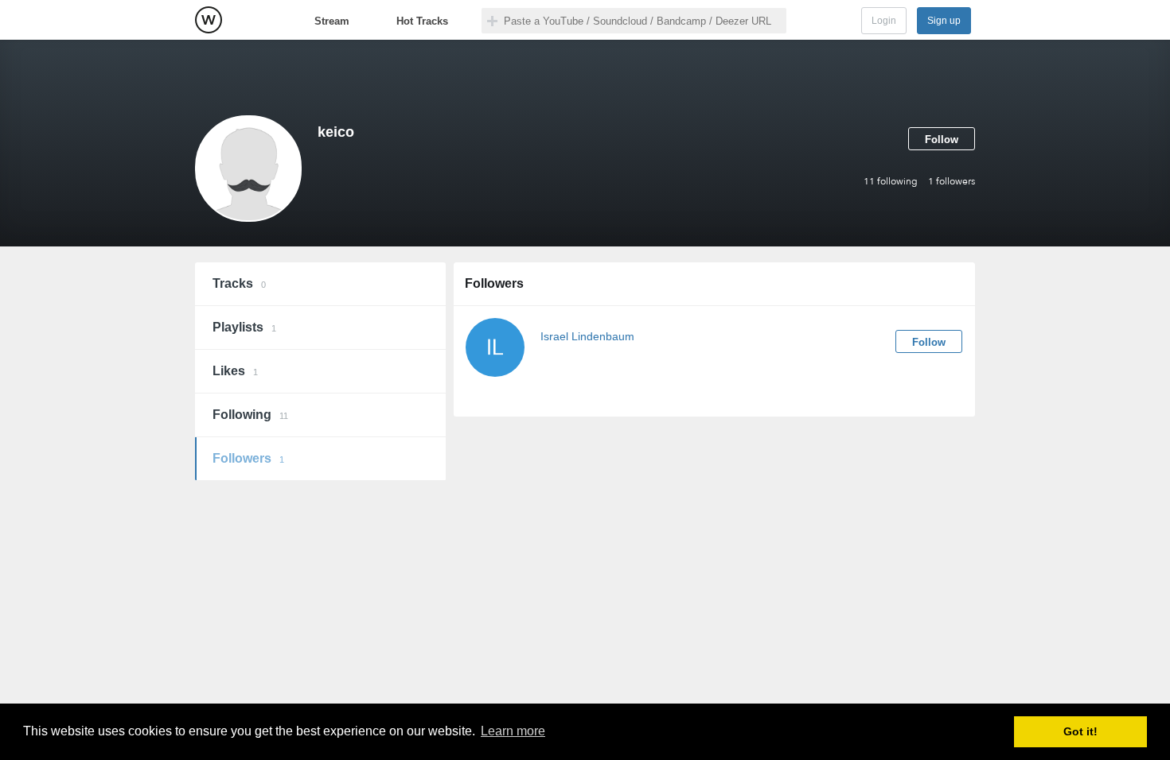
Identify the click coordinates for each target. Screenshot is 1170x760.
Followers (248, 458)
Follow (941, 139)
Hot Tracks (422, 21)
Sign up (944, 20)
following (891, 181)
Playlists (244, 327)
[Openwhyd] (208, 19)
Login (884, 20)
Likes (235, 371)
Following (250, 414)
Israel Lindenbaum (587, 336)
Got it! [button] (1080, 731)
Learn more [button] (513, 731)
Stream (331, 21)
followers (951, 181)
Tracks (239, 283)
